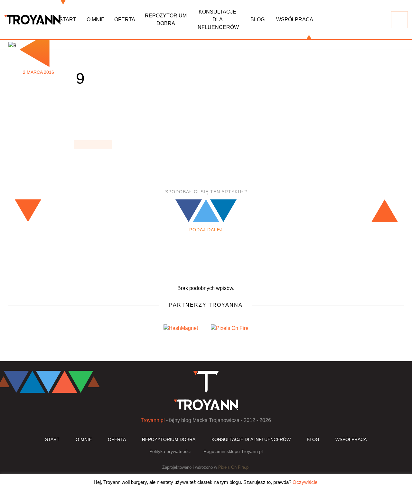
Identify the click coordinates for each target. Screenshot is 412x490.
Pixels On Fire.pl (233, 467)
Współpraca (294, 19)
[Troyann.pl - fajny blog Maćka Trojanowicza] (32, 19)
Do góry (358, 355)
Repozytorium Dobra (166, 19)
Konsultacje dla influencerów (217, 19)
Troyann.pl (153, 420)
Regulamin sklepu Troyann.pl (233, 451)
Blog (257, 19)
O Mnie (96, 19)
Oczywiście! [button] (306, 482)
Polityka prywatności (170, 451)
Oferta (124, 19)
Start (67, 19)
